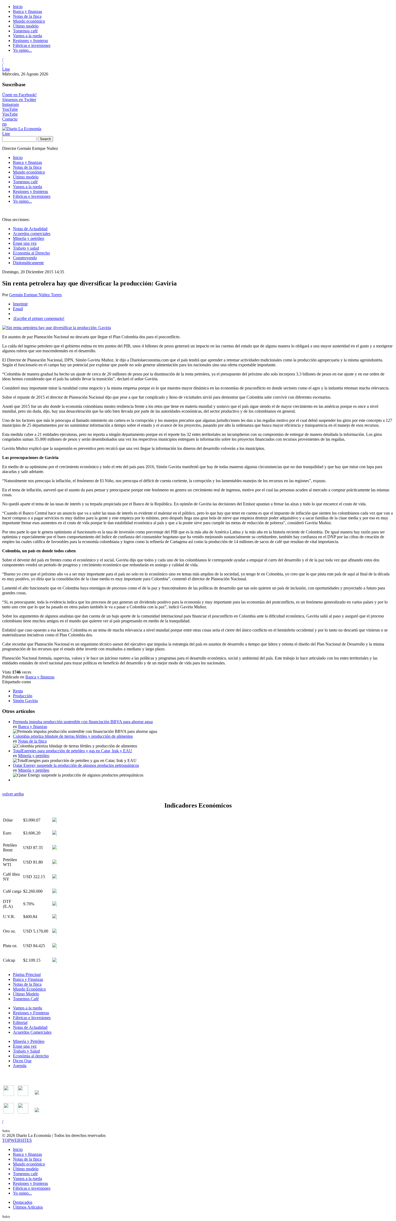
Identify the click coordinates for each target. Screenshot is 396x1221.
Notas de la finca (27, 16)
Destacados (22, 1202)
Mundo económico (29, 21)
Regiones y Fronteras (31, 1012)
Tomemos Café (26, 998)
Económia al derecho (31, 1056)
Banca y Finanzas (28, 979)
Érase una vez (25, 243)
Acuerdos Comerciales (32, 1032)
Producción (22, 696)
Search (45, 139)
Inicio (18, 6)
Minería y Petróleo (28, 1041)
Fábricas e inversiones (31, 45)
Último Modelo (26, 994)
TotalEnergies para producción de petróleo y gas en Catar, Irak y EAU (72, 751)
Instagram (10, 104)
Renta (18, 691)
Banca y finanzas (27, 11)
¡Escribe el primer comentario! (38, 318)
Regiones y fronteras (30, 40)
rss (4, 124)
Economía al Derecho (31, 253)
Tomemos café (25, 31)
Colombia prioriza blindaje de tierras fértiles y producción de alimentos (73, 736)
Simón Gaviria (25, 700)
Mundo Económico (29, 989)
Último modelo (26, 26)
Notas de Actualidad (30, 228)
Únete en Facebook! (19, 94)
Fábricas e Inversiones (32, 1017)
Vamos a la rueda (27, 35)
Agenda (19, 1065)
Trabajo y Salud (26, 1051)
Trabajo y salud (26, 248)
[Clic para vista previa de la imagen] (56, 327)
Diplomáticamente (28, 262)
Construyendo (25, 258)
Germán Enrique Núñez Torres (35, 294)
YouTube (10, 109)
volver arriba (13, 794)
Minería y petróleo (28, 238)
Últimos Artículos (28, 1207)
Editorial (20, 1022)
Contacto (10, 119)
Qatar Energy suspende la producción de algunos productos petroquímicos (76, 765)
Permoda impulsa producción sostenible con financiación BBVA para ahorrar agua (83, 721)
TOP (17, 1140)
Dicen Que (22, 1060)
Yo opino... (22, 50)
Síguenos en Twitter (19, 99)
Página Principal (27, 974)
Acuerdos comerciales (31, 233)
